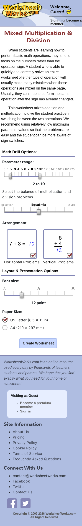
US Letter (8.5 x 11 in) (29, 320)
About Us (21, 431)
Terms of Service (27, 453)
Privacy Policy (25, 442)
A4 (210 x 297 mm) (27, 327)
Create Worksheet (38, 343)
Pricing (19, 437)
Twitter (19, 486)
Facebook (21, 481)
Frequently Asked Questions (37, 459)
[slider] (10, 176)
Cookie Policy (25, 448)
